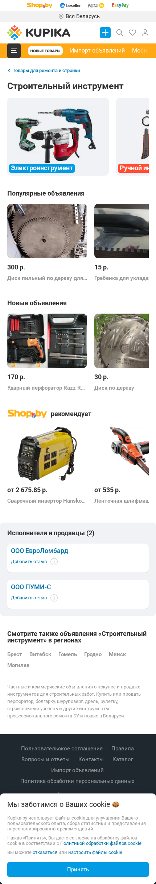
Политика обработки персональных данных (78, 781)
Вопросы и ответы (46, 759)
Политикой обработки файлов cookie (100, 843)
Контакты (91, 759)
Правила (123, 748)
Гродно (93, 654)
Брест (14, 654)
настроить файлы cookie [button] (95, 852)
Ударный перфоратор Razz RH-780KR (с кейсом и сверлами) (47, 388)
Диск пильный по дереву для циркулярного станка (47, 278)
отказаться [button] (45, 852)
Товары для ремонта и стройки (46, 70)
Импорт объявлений (97, 50)
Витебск (40, 654)
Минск (117, 654)
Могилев (18, 665)
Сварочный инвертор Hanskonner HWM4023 (47, 501)
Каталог (123, 759)
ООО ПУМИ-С (31, 587)
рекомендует (71, 414)
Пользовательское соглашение (62, 748)
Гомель (67, 654)
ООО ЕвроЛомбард (39, 550)
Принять (78, 869)
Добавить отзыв (29, 561)
